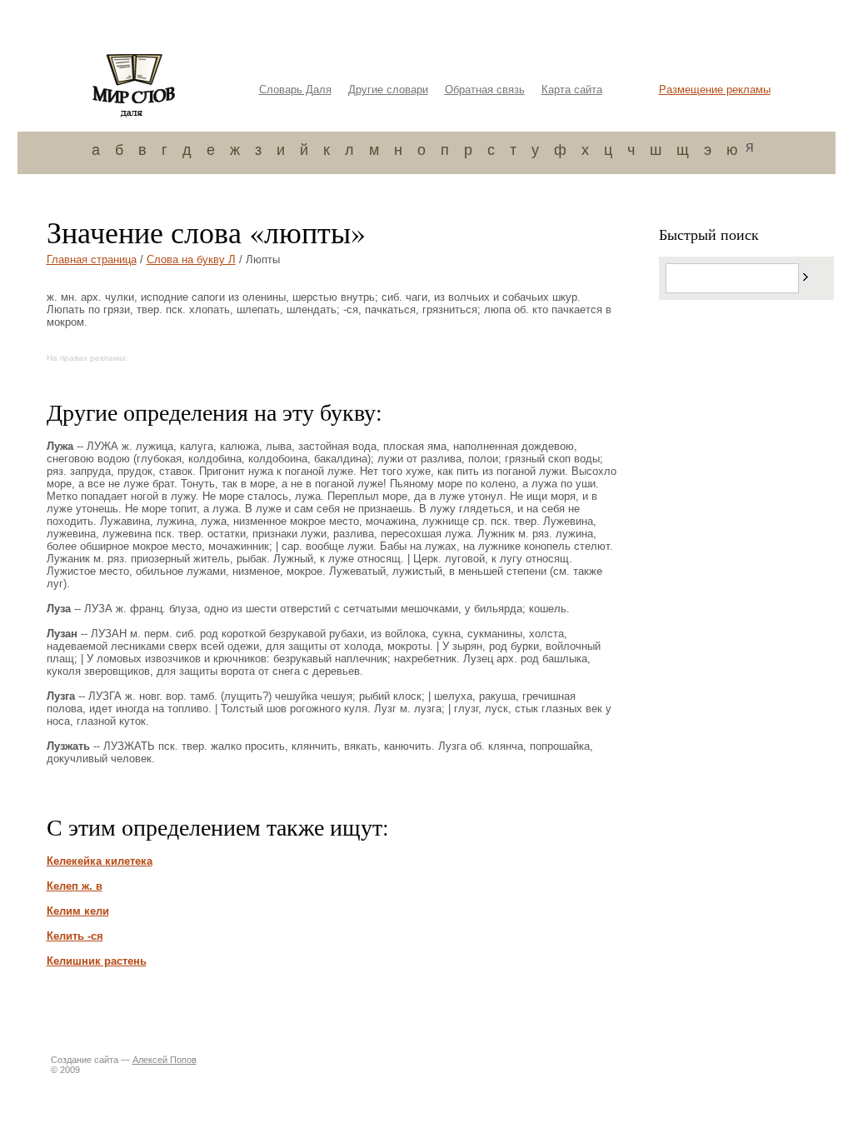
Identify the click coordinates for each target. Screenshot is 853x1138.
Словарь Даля (295, 89)
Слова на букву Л (191, 259)
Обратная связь (485, 89)
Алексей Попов (164, 1060)
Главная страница (92, 259)
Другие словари (388, 89)
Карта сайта (571, 89)
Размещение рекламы (715, 89)
